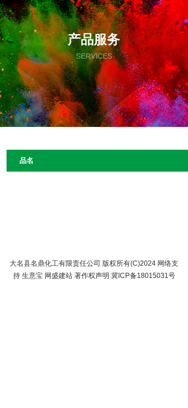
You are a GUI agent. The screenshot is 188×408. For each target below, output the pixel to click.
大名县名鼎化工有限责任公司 (55, 263)
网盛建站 (59, 275)
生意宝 (32, 275)
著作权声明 (91, 275)
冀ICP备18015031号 (143, 275)
